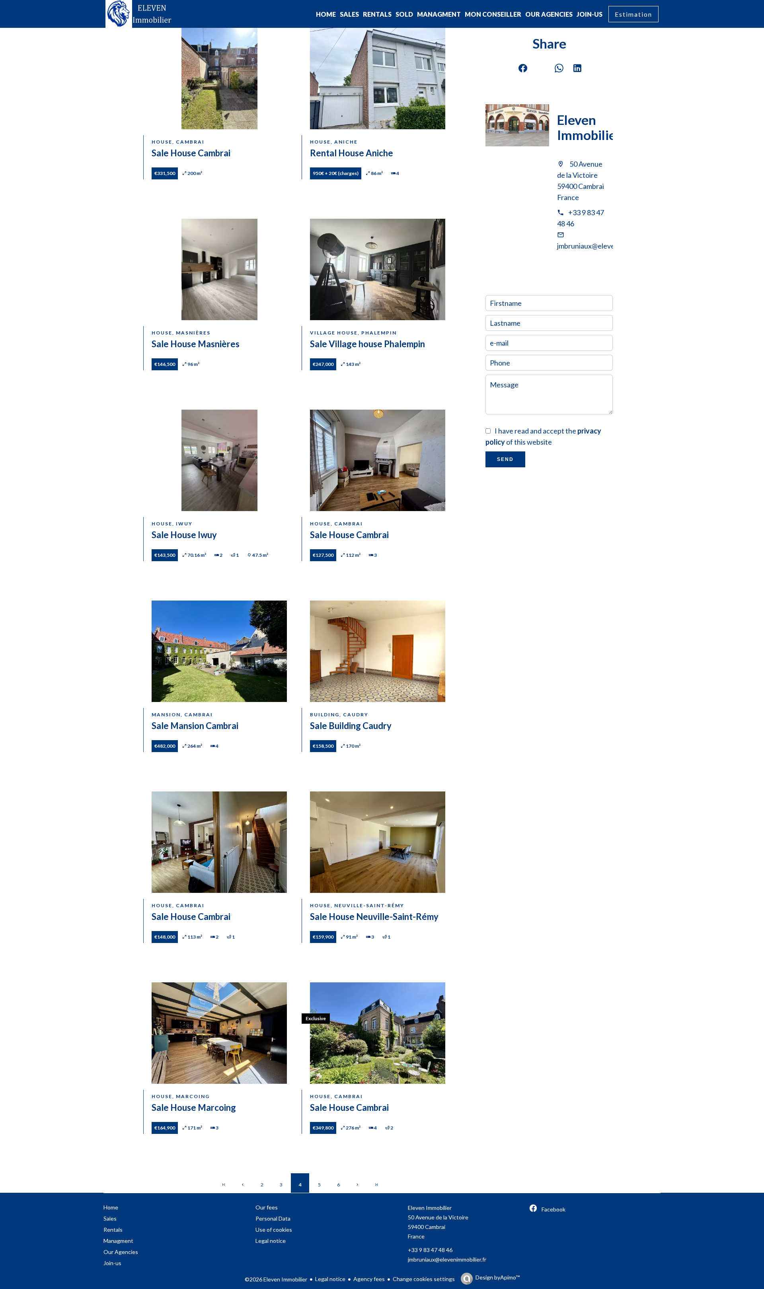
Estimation (633, 14)
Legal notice (330, 1278)
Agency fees (369, 1278)
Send (505, 459)
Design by (498, 1277)
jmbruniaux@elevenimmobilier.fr (607, 245)
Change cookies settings (424, 1278)
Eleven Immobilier (589, 127)
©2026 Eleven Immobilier (276, 1279)
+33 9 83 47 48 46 (430, 1249)
